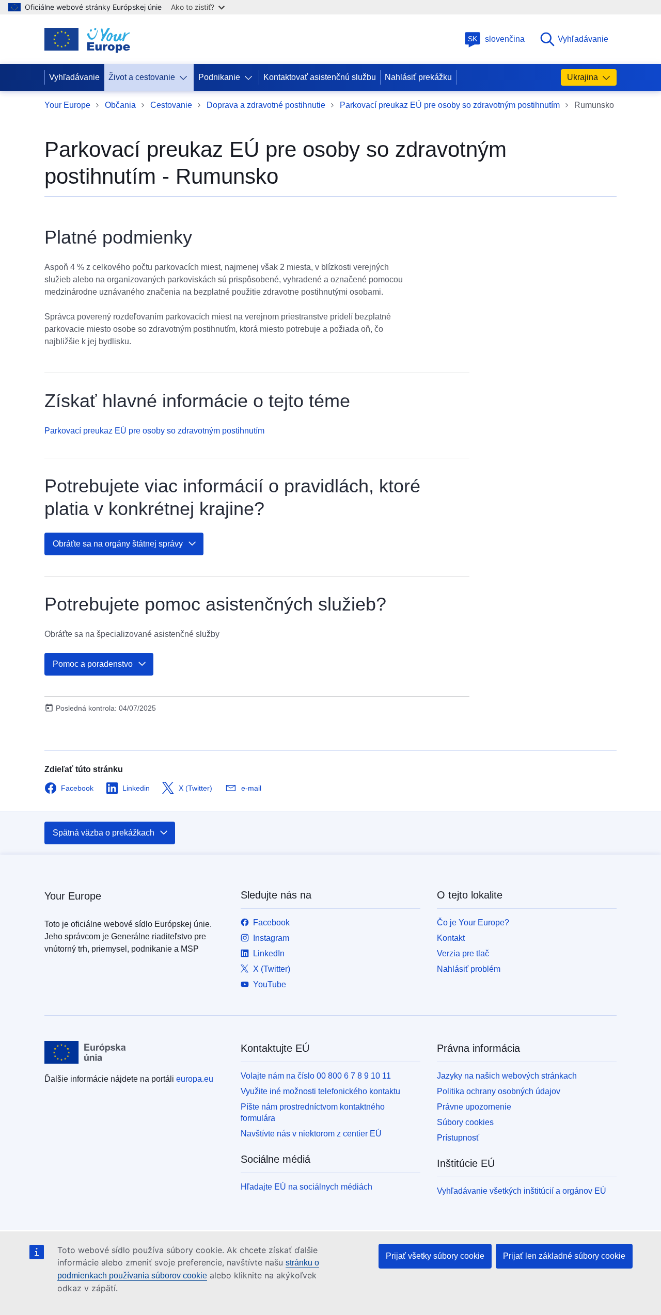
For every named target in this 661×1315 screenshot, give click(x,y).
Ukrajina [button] (582, 77)
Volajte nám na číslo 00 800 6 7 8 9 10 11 (316, 1075)
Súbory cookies (465, 1122)
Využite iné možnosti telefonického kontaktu (320, 1091)
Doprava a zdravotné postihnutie (266, 105)
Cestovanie (171, 105)
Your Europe (67, 105)
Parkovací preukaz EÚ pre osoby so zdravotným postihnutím (450, 105)
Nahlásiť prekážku (418, 77)
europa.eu (194, 1079)
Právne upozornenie (474, 1106)
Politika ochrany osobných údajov (498, 1091)
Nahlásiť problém (468, 969)
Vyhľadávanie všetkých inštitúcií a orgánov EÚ (521, 1190)
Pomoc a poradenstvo (93, 664)
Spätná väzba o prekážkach (103, 832)
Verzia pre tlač (463, 953)
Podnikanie (219, 77)
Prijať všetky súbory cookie (435, 1256)
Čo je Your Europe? (473, 922)
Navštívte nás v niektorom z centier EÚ (311, 1133)
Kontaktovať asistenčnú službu (319, 77)
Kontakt (451, 938)
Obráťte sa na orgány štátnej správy (118, 543)
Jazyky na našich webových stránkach (507, 1075)
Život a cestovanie (141, 77)
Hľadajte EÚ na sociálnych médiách (306, 1186)
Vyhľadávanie (583, 39)
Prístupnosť (458, 1137)
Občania (120, 105)
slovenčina (496, 39)
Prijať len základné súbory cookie (564, 1256)
